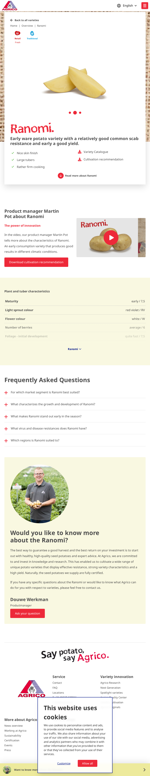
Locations (58, 692)
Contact (57, 682)
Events (8, 745)
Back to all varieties (27, 20)
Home (13, 25)
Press (7, 750)
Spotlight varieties (111, 692)
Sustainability (12, 735)
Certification (11, 740)
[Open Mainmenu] (144, 5)
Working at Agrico (15, 730)
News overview (13, 725)
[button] (70, 113)
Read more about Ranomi (81, 175)
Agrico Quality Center (113, 697)
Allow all (87, 763)
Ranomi (41, 25)
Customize (63, 763)
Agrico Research (110, 682)
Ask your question (27, 613)
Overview (27, 25)
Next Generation (110, 687)
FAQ (54, 687)
